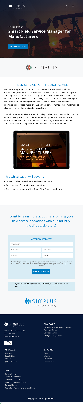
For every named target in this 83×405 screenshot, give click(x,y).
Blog (46, 353)
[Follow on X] (10, 343)
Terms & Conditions (13, 376)
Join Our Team (11, 361)
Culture (8, 359)
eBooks (47, 356)
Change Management (53, 335)
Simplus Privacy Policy (41, 285)
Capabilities (10, 356)
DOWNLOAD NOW (18, 46)
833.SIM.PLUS (14, 337)
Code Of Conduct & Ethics (15, 382)
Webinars (48, 359)
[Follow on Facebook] (6, 343)
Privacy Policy (10, 374)
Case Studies (49, 361)
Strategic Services (51, 333)
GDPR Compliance (12, 379)
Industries (9, 353)
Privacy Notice (11, 385)
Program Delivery (51, 330)
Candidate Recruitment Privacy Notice (20, 388)
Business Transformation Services (58, 327)
